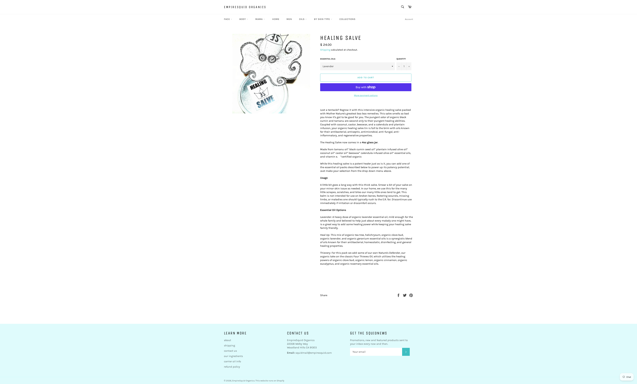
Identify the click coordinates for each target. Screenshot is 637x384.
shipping (229, 345)
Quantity (401, 59)
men (289, 19)
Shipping (325, 49)
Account (409, 19)
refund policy (232, 366)
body (243, 19)
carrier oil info (232, 361)
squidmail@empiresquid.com (313, 352)
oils (302, 19)
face (227, 19)
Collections (347, 19)
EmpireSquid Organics (245, 7)
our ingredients (233, 356)
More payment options (366, 95)
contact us (230, 350)
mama (259, 19)
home (275, 19)
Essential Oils (327, 59)
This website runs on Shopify (269, 380)
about (227, 340)
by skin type (322, 19)
